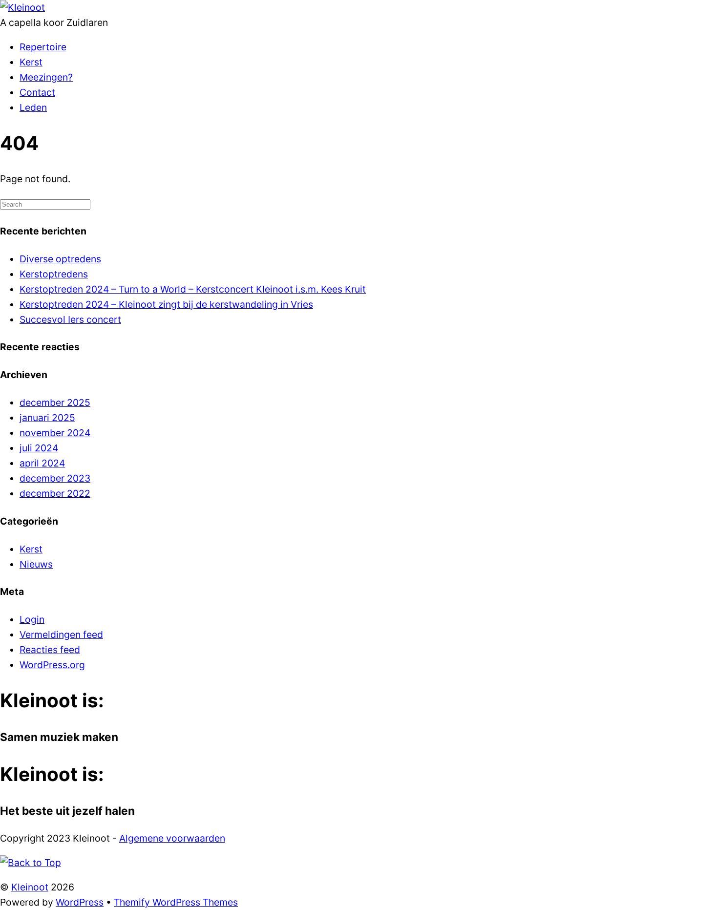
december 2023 (55, 478)
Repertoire (43, 47)
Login (32, 619)
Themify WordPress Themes (176, 902)
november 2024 (55, 433)
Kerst (31, 62)
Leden (33, 107)
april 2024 (42, 463)
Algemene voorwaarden (172, 838)
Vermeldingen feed (61, 634)
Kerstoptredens (54, 274)
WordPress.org (52, 665)
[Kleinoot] (22, 7)
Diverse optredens (60, 259)
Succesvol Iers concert (70, 319)
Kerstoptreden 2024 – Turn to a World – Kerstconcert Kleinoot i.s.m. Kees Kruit (193, 289)
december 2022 (55, 493)
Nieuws (36, 564)
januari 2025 (47, 417)
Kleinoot (29, 887)
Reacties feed (50, 650)
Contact (37, 92)
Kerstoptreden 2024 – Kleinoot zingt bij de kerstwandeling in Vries (166, 304)
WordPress (80, 902)
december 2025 (55, 402)
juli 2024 (39, 448)
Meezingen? (46, 77)
